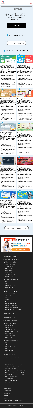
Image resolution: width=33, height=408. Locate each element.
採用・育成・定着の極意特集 (11, 369)
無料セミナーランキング (10, 256)
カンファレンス (8, 272)
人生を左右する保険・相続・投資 (12, 376)
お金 (6, 281)
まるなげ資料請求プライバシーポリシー (13, 400)
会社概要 (6, 395)
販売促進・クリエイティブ (10, 276)
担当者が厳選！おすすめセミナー (12, 296)
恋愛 (6, 348)
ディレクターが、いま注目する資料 (12, 357)
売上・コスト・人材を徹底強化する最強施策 (14, 372)
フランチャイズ (8, 268)
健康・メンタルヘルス (10, 285)
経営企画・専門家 (9, 266)
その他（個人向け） (9, 287)
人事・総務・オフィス (10, 274)
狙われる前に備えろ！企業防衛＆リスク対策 (14, 374)
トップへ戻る (16, 26)
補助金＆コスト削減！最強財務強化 (12, 367)
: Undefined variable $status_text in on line (8, 76)
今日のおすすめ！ (9, 361)
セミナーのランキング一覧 (16, 43)
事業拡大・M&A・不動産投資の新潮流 (13, 307)
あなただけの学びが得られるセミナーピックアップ (16, 294)
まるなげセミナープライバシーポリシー (12, 398)
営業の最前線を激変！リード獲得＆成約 (13, 365)
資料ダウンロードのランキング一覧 (16, 228)
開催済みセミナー (8, 313)
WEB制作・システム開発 (10, 264)
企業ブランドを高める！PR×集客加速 (13, 363)
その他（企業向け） (9, 270)
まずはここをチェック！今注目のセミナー (14, 298)
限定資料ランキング (9, 317)
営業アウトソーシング (10, 327)
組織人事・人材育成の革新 (11, 305)
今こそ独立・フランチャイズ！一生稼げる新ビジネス (16, 371)
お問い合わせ (7, 393)
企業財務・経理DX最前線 (10, 303)
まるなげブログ (7, 388)
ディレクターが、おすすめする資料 (12, 359)
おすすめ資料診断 (9, 378)
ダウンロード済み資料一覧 (11, 380)
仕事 (6, 283)
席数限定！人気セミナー (10, 300)
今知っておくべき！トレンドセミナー (13, 301)
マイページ (7, 382)
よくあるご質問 (7, 390)
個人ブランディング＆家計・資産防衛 (13, 309)
